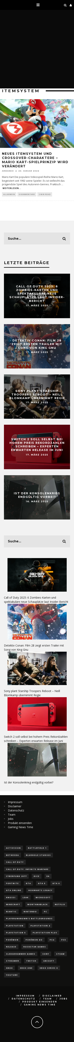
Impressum (15, 802)
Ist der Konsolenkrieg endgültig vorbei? (37, 495)
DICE (36, 876)
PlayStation (14, 925)
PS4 (52, 939)
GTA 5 (41, 883)
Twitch (31, 961)
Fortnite (12, 883)
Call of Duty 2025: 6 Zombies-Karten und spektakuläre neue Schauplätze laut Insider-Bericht (37, 294)
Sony (45, 954)
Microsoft (43, 897)
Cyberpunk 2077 (16, 876)
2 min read (45, 194)
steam (60, 954)
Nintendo (30, 911)
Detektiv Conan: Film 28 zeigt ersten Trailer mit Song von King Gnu (37, 344)
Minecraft (13, 904)
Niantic (11, 911)
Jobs (10, 819)
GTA (28, 883)
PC (45, 911)
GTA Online (13, 890)
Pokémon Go (34, 939)
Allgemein (9, 194)
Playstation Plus (45, 932)
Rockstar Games (34, 946)
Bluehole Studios (38, 855)
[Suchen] (65, 5)
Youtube (12, 975)
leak (26, 897)
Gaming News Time (20, 827)
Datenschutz (16, 810)
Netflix (60, 904)
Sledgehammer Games (20, 954)
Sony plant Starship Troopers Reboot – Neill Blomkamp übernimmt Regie (37, 394)
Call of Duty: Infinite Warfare (27, 869)
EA (48, 876)
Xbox (9, 968)
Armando (8, 171)
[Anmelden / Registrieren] (71, 5)
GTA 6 (56, 883)
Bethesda (12, 855)
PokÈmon (12, 939)
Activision (13, 848)
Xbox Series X (49, 968)
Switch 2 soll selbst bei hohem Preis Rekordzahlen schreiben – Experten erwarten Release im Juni (37, 444)
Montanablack (37, 904)
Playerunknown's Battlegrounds (29, 918)
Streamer (12, 961)
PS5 (63, 939)
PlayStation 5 (16, 932)
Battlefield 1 (37, 848)
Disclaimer (14, 806)
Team (11, 814)
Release (11, 946)
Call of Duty (15, 862)
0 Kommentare (27, 194)
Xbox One (26, 968)
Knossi (11, 897)
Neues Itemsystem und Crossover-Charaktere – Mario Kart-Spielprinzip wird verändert (35, 160)
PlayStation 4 (40, 925)
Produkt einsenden (20, 823)
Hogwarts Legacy (40, 890)
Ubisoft (48, 961)
